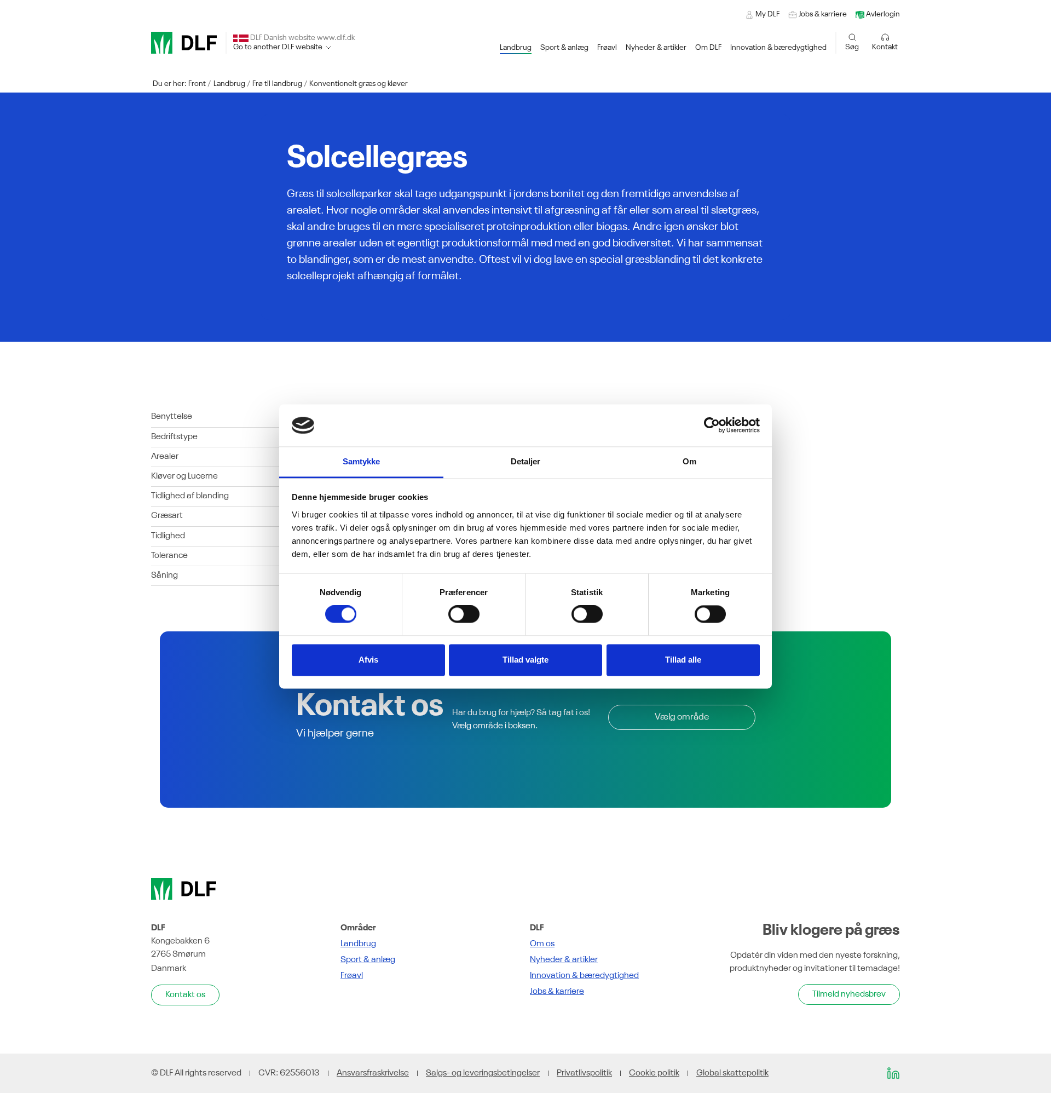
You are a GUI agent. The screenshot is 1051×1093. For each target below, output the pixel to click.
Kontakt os (185, 995)
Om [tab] (689, 461)
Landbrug (229, 84)
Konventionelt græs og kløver (358, 84)
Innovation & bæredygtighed (584, 975)
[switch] (464, 614)
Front (197, 84)
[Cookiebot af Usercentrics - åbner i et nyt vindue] (712, 425)
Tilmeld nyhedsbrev (849, 994)
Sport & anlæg (367, 960)
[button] (515, 48)
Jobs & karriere (557, 991)
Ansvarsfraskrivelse (373, 1073)
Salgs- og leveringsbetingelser (483, 1073)
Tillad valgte (525, 659)
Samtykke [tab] (361, 461)
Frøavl (351, 975)
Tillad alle (683, 659)
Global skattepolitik (732, 1073)
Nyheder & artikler (564, 960)
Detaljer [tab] (526, 461)
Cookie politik (654, 1073)
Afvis (368, 659)
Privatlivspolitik (584, 1073)
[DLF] (184, 43)
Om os (542, 944)
